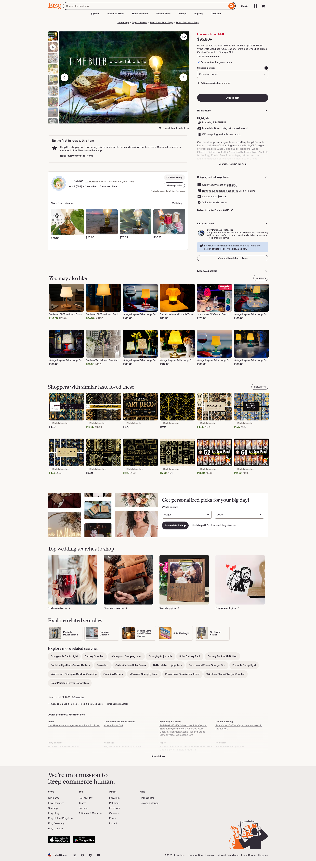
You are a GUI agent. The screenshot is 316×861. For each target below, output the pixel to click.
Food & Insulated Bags (161, 22)
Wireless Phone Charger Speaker (227, 675)
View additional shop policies (233, 258)
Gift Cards (216, 13)
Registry (198, 13)
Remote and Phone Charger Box (208, 666)
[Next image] (183, 77)
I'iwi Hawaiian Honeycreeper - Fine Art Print (74, 725)
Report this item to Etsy (175, 128)
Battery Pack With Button (224, 657)
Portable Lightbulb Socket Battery (72, 666)
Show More (158, 756)
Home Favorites (140, 13)
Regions (263, 855)
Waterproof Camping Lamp (128, 657)
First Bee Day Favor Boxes (63, 746)
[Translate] (266, 68)
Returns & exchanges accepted (220, 190)
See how (242, 248)
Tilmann (76, 181)
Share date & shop (175, 525)
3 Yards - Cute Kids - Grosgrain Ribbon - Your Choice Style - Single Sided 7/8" (185, 748)
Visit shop (177, 203)
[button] (174, 185)
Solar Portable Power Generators (71, 684)
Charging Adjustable (162, 657)
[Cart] (263, 6)
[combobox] (145, 6)
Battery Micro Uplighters (169, 666)
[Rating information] (70, 186)
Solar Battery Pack (191, 657)
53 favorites (78, 697)
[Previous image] (64, 77)
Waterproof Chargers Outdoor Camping (75, 675)
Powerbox (104, 666)
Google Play (84, 839)
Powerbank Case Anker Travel (184, 675)
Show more (260, 386)
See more (261, 278)
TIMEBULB (203, 56)
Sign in (244, 6)
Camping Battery (114, 675)
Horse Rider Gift (113, 725)
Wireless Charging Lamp (145, 675)
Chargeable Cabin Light (66, 657)
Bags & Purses (139, 22)
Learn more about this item (233, 163)
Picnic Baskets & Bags (187, 22)
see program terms (219, 237)
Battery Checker (96, 657)
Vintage (182, 13)
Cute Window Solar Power (132, 666)
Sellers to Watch (115, 13)
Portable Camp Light (245, 666)
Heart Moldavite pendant (230, 746)
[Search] (232, 6)
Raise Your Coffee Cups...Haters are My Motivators (238, 727)
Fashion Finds (163, 13)
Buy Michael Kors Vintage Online (123, 746)
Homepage (123, 22)
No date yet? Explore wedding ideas (214, 525)
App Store (59, 839)
